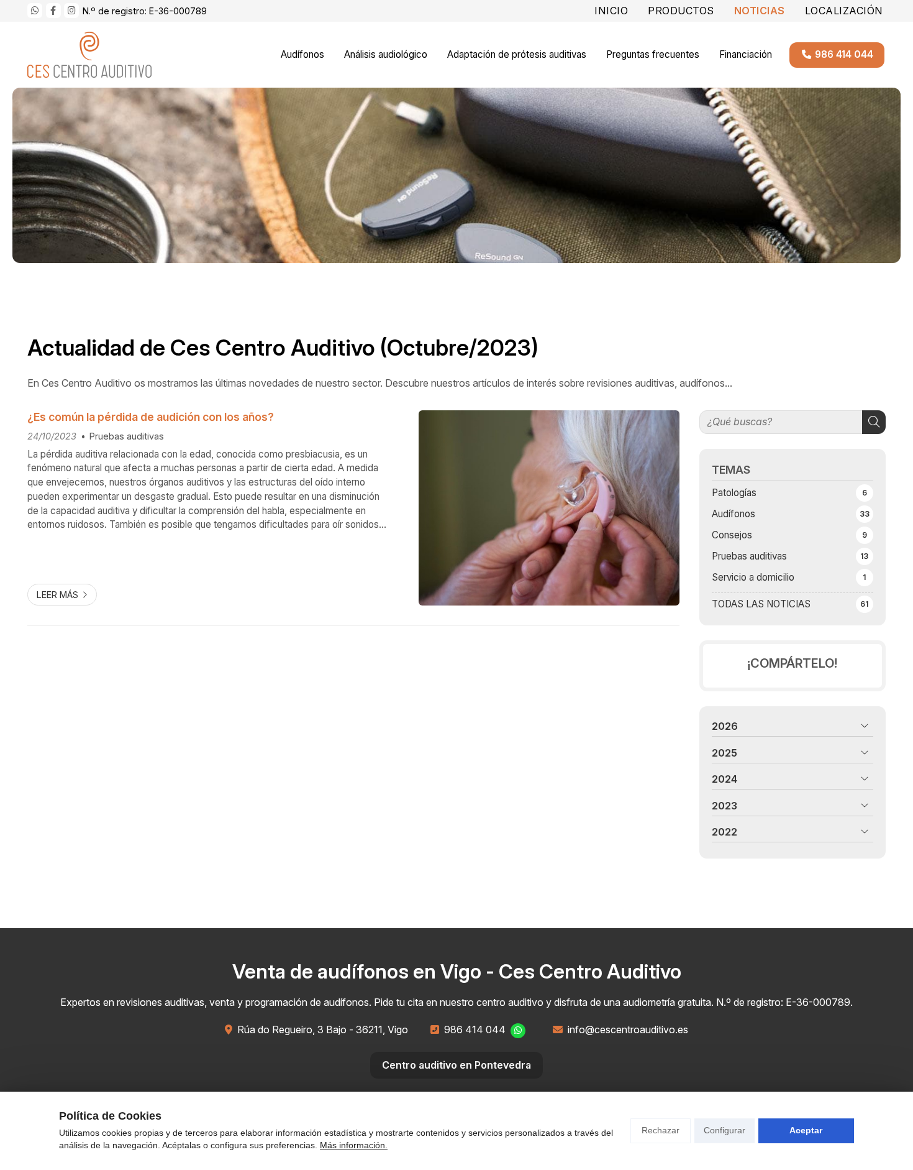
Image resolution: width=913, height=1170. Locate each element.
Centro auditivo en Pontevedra (456, 1065)
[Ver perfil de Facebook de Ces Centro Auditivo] (53, 10)
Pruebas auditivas (126, 436)
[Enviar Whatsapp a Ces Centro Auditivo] (34, 10)
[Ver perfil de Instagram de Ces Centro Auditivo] (71, 10)
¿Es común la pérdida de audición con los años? (150, 416)
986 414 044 (475, 1029)
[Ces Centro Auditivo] (89, 55)
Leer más (57, 594)
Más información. (354, 1145)
